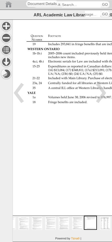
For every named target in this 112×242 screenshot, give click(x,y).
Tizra (75, 238)
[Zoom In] (6, 26)
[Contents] (6, 50)
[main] (62, 130)
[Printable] (6, 74)
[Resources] (6, 62)
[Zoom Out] (6, 38)
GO (105, 4)
